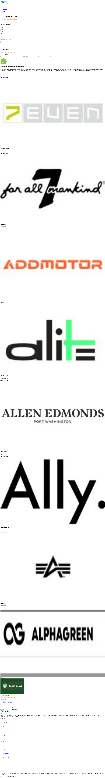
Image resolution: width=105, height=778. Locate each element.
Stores (4, 10)
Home (4, 8)
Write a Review (3, 46)
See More (2, 677)
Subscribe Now (15, 709)
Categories (5, 9)
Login (2, 13)
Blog (4, 11)
